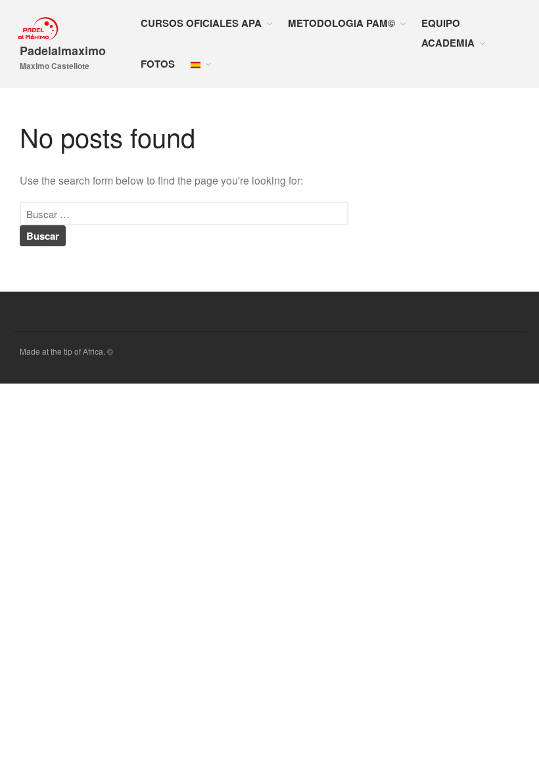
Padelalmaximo (63, 50)
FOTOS (158, 63)
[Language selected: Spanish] (506, 764)
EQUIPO (440, 23)
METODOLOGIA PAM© (341, 23)
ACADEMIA (448, 42)
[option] (506, 765)
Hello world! (421, 525)
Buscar (413, 439)
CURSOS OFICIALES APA (201, 23)
